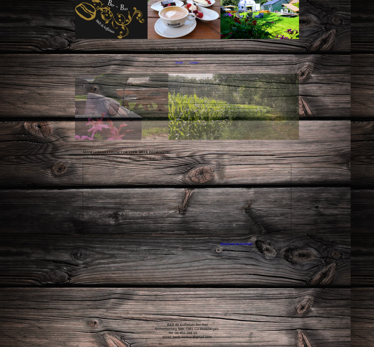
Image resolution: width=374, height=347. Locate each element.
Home (179, 62)
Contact (193, 62)
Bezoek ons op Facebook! (237, 243)
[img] (187, 19)
